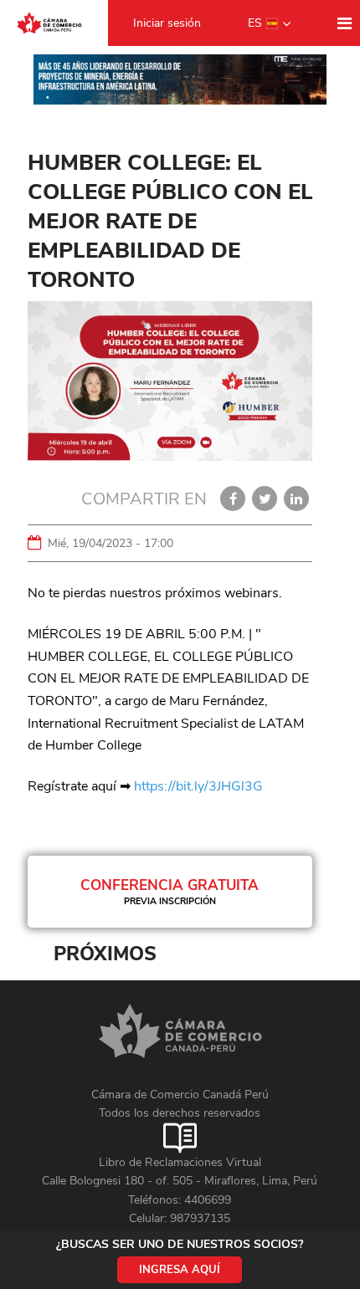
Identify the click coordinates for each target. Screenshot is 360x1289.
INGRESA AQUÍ (179, 1269)
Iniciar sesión (167, 23)
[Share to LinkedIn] (296, 498)
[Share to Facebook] (232, 498)
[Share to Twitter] (264, 498)
